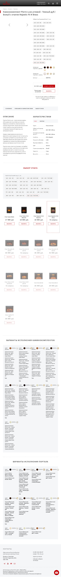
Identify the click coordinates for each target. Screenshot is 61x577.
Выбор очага (40, 108)
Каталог (10, 9)
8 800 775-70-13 (41, 4)
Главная (5, 9)
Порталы (15, 9)
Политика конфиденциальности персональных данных (15, 572)
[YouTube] (7, 563)
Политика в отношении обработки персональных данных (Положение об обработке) (22, 573)
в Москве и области (37, 559)
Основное (9, 108)
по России (35, 560)
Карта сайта (23, 569)
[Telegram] (4, 563)
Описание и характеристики (24, 108)
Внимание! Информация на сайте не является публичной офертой (18, 571)
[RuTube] (11, 563)
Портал (9, 474)
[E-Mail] (14, 563)
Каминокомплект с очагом (9, 354)
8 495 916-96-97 (41, 2)
